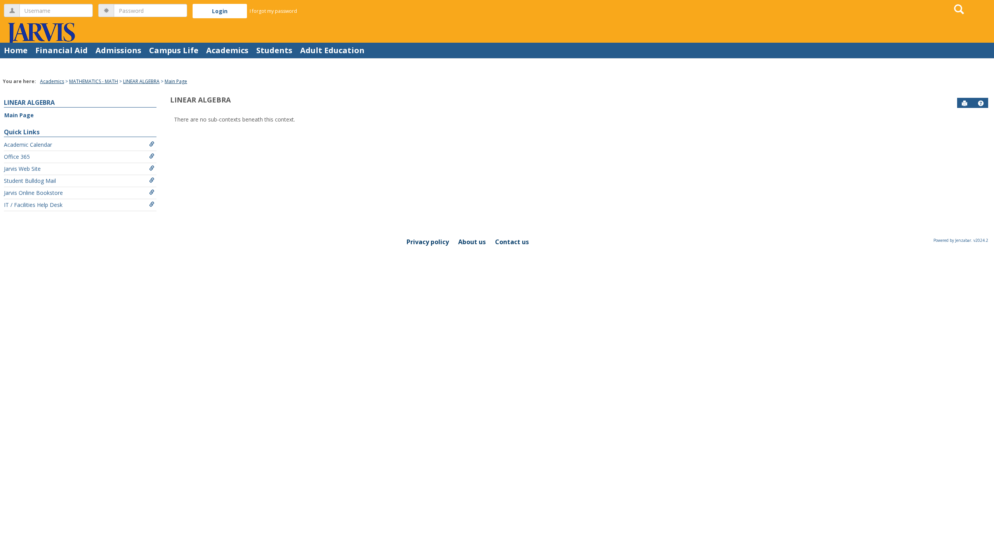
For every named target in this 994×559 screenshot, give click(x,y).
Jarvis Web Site (22, 168)
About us (472, 242)
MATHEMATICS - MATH (93, 81)
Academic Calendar (28, 144)
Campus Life (173, 50)
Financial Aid (61, 50)
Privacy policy (428, 242)
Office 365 (17, 156)
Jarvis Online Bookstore (33, 192)
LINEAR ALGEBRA (141, 81)
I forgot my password (273, 11)
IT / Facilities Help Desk (33, 204)
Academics (227, 50)
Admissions (118, 50)
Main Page (176, 81)
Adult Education (332, 50)
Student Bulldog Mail (30, 180)
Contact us (512, 242)
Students (274, 50)
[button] (980, 103)
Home (16, 50)
